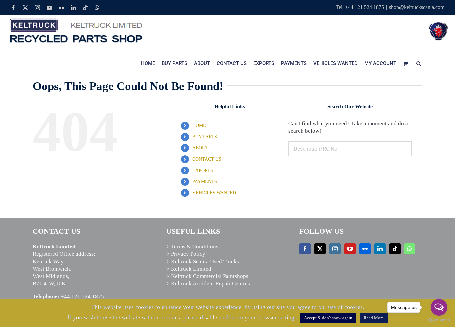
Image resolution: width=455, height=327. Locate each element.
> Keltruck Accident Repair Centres (208, 283)
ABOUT (200, 147)
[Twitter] (320, 248)
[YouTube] (350, 248)
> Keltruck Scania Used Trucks (202, 261)
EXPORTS (202, 170)
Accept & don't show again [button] (328, 317)
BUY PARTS (204, 136)
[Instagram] (335, 248)
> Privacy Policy (185, 254)
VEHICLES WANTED (214, 192)
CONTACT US (206, 159)
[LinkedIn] (380, 248)
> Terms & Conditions (192, 247)
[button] (418, 63)
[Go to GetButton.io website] (439, 320)
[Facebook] (305, 248)
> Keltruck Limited (188, 269)
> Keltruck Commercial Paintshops (207, 276)
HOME (199, 125)
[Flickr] (365, 248)
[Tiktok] (395, 248)
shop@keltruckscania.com (416, 7)
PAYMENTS (204, 181)
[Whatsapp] (409, 248)
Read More (374, 317)
